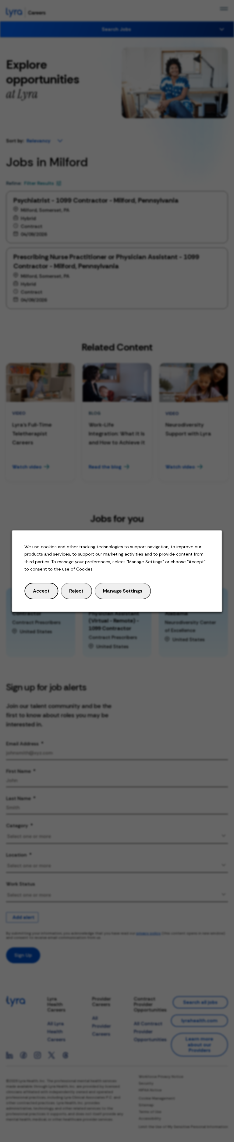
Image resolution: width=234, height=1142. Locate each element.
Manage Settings (122, 590)
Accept (41, 590)
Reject (76, 590)
